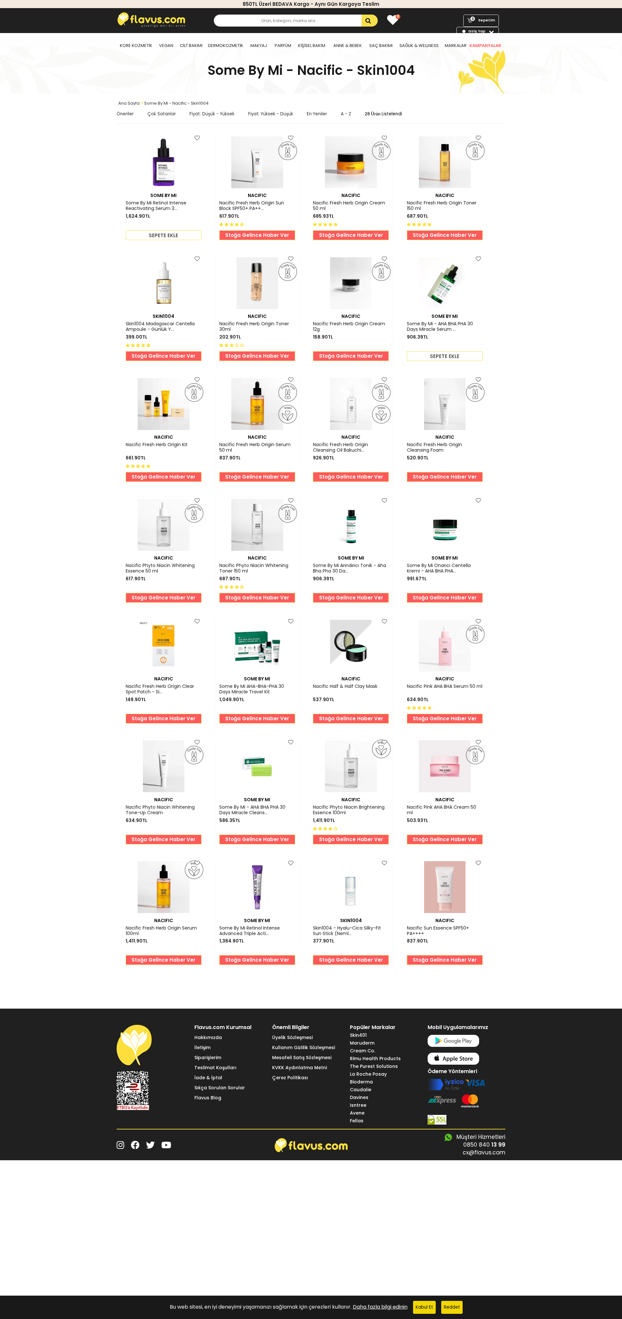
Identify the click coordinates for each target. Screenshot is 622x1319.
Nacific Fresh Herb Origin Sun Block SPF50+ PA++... (251, 205)
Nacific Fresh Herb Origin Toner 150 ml (442, 205)
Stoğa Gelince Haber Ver (257, 235)
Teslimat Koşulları (215, 1067)
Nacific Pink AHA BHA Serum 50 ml (444, 686)
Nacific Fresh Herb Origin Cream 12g (349, 326)
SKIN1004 (163, 316)
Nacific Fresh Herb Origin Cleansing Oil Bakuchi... (340, 447)
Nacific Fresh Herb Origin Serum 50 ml (255, 447)
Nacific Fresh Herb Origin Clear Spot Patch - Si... (160, 689)
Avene (357, 1113)
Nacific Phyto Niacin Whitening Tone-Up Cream (160, 810)
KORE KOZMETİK (136, 45)
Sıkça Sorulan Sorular (219, 1087)
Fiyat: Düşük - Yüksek (212, 114)
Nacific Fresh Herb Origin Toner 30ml (254, 326)
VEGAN (166, 45)
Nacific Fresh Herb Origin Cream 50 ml (349, 205)
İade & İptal (208, 1077)
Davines (359, 1097)
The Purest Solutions (374, 1066)
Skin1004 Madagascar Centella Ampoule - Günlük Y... (160, 326)
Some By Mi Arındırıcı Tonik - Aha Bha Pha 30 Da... (349, 568)
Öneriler (125, 114)
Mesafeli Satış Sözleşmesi (301, 1057)
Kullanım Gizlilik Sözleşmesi (303, 1047)
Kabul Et (424, 1307)
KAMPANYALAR (485, 45)
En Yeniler (317, 114)
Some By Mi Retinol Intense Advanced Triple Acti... (249, 930)
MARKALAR (455, 45)
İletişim (202, 1047)
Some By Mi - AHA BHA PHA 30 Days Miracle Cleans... (252, 810)
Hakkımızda (208, 1037)
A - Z (346, 114)
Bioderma (361, 1082)
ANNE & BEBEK (347, 45)
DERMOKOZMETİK (225, 45)
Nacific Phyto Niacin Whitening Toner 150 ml (253, 568)
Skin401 (358, 1035)
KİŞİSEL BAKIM (311, 45)
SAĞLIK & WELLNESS (419, 45)
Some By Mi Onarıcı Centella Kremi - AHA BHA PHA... (439, 568)
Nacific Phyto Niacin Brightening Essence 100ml (349, 810)
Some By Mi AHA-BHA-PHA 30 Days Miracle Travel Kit (251, 689)
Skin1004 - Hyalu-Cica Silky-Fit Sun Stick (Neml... (347, 930)
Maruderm (362, 1043)
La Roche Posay (368, 1074)
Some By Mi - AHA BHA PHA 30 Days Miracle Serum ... (440, 326)
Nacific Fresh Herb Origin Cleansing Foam (434, 447)
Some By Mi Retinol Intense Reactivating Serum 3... (156, 205)
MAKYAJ (258, 45)
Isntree (358, 1105)
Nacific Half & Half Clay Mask (345, 686)
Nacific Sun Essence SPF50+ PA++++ (438, 930)
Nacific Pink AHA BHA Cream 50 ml (441, 810)
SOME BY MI (163, 195)
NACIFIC (257, 195)
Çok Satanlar (161, 114)
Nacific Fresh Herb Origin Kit (157, 445)
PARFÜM (283, 45)
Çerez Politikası (290, 1077)
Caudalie (360, 1089)
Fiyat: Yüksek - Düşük (270, 114)
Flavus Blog (207, 1097)
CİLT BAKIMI (191, 45)
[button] (232, 224)
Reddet (452, 1307)
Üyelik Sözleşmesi (292, 1037)
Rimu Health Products (375, 1058)
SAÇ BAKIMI (381, 45)
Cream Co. (362, 1050)
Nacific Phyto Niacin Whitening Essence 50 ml (160, 568)
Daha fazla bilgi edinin (380, 1307)
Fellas (356, 1120)
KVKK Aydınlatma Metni (299, 1067)
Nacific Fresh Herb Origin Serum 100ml (161, 930)
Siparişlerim (207, 1057)
